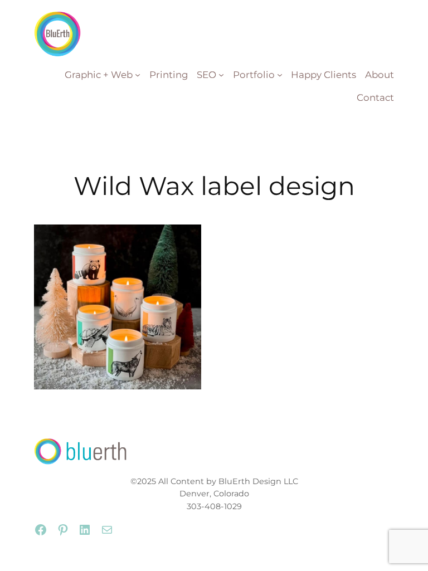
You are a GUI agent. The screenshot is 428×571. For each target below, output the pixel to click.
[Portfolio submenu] (280, 74)
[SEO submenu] (221, 74)
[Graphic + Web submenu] (137, 74)
